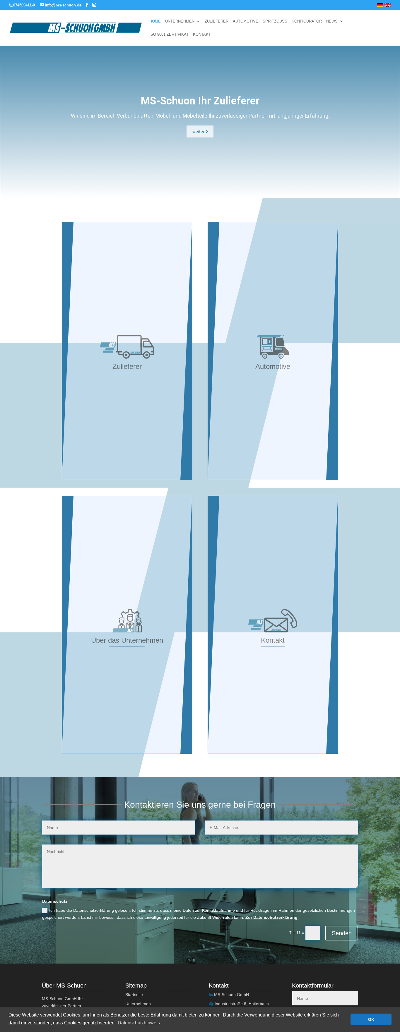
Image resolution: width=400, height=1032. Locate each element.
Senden (342, 933)
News (332, 21)
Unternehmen (179, 21)
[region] (200, 115)
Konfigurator (307, 21)
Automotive (245, 21)
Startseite (134, 994)
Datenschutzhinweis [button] (139, 1022)
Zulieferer (216, 21)
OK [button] (371, 1019)
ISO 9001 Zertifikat (169, 34)
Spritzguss (275, 21)
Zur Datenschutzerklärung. (272, 917)
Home (155, 21)
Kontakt (202, 34)
